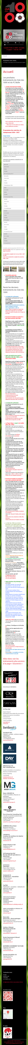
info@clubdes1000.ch (10, 575)
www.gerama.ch (7, 959)
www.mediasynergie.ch (14, 1043)
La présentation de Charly (11, 395)
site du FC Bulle (7, 249)
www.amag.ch (7, 913)
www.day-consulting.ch (8, 778)
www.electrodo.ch (8, 923)
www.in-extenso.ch (8, 871)
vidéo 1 (13, 473)
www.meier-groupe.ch (9, 802)
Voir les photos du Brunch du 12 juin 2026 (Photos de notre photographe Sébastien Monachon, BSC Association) (14, 351)
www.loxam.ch (7, 840)
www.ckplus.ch (6, 722)
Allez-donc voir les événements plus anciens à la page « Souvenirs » (13, 661)
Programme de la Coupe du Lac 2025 (14, 418)
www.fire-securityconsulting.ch (11, 822)
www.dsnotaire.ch (8, 950)
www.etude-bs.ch (8, 942)
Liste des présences (10, 468)
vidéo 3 (21, 473)
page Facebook (6, 250)
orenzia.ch (5, 723)
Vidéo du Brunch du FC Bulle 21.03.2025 (14, 519)
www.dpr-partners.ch (8, 777)
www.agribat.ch (7, 892)
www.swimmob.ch (8, 881)
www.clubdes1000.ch (18, 982)
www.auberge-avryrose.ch (10, 830)
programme (16, 435)
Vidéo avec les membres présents (13, 475)
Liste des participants (10, 578)
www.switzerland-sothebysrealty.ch (13, 904)
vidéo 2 (17, 473)
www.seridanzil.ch (8, 740)
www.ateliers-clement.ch (10, 933)
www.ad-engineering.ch (9, 861)
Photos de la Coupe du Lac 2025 (13, 419)
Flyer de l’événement (10, 393)
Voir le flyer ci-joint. (10, 645)
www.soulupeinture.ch (9, 849)
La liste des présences (10, 396)
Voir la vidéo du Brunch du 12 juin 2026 (14, 347)
